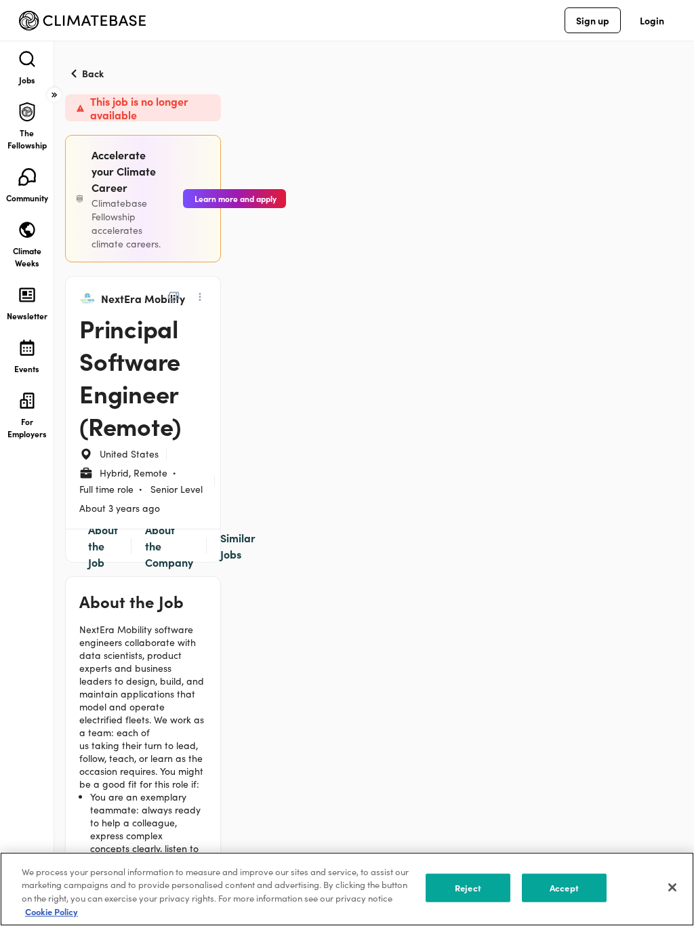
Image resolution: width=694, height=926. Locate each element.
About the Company (169, 545)
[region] (347, 889)
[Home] (82, 21)
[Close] (672, 887)
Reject (468, 887)
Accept (564, 887)
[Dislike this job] (173, 296)
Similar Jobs (238, 545)
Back (93, 73)
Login (652, 20)
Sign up (592, 20)
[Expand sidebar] (54, 95)
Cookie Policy (51, 911)
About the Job (103, 545)
